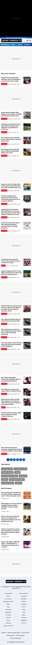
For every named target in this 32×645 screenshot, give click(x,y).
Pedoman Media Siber (13, 632)
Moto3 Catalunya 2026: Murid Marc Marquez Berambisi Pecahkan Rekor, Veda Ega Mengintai (10, 225)
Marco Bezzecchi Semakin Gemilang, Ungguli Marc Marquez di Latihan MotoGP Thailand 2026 (11, 449)
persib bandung (7, 469)
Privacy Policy (25, 632)
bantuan (18, 483)
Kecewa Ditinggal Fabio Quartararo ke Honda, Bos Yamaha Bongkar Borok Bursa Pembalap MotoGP (10, 198)
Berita (13, 44)
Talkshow (23, 617)
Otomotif (4, 314)
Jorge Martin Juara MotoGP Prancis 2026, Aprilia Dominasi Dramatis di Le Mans (10, 260)
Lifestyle (20, 44)
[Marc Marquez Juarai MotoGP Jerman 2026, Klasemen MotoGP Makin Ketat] (27, 140)
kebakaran (23, 476)
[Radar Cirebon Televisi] (11, 40)
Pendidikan (24, 599)
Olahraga (4, 84)
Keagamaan (24, 620)
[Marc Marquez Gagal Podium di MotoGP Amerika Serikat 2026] (27, 322)
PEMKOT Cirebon (7, 472)
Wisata (24, 609)
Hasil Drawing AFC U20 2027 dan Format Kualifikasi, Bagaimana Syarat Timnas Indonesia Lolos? (11, 494)
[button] (13, 44)
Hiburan (24, 623)
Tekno (23, 612)
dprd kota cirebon (7, 483)
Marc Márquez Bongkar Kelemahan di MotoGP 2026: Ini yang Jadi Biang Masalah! (11, 379)
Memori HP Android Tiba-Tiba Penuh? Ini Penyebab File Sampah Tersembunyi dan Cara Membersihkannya (11, 518)
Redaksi (4, 632)
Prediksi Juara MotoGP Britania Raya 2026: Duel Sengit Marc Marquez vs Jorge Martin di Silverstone (11, 126)
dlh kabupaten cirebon (17, 479)
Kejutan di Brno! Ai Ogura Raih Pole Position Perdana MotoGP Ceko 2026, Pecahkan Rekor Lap (11, 185)
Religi (8, 620)
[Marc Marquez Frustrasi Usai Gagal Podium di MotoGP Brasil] (27, 392)
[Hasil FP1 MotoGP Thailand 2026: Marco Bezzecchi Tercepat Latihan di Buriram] (27, 415)
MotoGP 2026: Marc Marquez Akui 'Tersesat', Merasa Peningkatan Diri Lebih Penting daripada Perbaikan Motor (11, 308)
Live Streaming (5, 44)
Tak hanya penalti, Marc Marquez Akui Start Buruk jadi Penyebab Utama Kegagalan (11, 344)
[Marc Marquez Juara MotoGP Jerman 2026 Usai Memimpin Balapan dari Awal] (27, 152)
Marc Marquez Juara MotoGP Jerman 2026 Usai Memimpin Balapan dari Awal (10, 151)
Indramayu (8, 609)
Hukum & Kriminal (8, 625)
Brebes (8, 604)
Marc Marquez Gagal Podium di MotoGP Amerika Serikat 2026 (11, 320)
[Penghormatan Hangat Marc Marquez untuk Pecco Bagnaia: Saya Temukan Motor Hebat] (27, 80)
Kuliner (24, 607)
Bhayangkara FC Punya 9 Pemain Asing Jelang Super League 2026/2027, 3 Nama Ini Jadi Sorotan (11, 506)
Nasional (8, 617)
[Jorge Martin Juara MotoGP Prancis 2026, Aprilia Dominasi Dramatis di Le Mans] (27, 262)
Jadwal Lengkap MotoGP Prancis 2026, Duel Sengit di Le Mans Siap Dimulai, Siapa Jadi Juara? (11, 272)
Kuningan (8, 615)
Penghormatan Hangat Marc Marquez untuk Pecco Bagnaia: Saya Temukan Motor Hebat (11, 79)
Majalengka (8, 612)
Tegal (8, 607)
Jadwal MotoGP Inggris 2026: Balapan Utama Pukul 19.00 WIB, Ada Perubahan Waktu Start (11, 114)
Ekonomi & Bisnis (23, 593)
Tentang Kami (11, 635)
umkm (17, 472)
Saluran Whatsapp (15, 638)
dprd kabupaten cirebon (9, 476)
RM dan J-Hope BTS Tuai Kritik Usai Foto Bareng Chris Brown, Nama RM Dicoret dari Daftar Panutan (10, 531)
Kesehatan (27, 44)
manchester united (20, 469)
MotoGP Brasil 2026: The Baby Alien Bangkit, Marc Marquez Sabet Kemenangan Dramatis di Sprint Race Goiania (11, 401)
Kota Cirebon (8, 599)
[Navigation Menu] (30, 41)
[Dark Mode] (27, 41)
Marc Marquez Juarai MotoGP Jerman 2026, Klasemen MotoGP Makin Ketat (11, 139)
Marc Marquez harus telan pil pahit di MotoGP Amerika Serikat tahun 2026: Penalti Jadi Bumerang (11, 331)
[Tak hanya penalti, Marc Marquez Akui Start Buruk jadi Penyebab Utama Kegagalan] (27, 345)
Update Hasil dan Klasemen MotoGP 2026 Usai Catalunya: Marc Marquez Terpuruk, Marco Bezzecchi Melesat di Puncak (11, 211)
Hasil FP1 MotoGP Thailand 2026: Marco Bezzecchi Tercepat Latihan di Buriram (11, 414)
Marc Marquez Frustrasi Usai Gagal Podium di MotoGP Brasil (11, 390)
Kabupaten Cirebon (8, 601)
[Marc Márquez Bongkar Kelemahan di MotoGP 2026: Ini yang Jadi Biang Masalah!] (27, 380)
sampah (4, 479)
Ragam (24, 615)
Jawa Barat (24, 596)
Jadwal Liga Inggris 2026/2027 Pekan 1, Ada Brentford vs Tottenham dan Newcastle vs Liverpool (10, 544)
